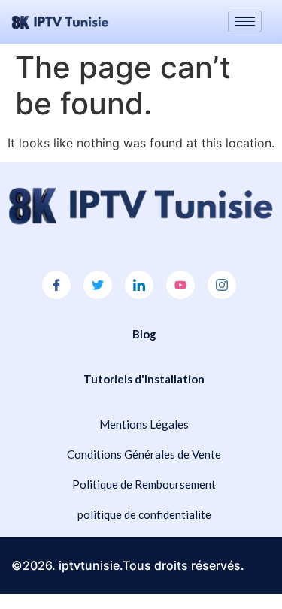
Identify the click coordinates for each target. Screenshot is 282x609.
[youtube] (180, 285)
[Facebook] (56, 285)
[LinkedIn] (139, 285)
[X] (98, 285)
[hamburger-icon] (245, 21)
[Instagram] (222, 285)
